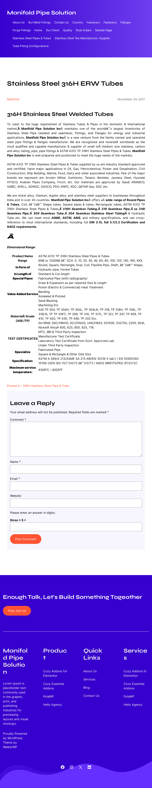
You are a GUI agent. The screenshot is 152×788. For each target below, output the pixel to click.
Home (38, 30)
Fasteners (93, 22)
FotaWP (48, 696)
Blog (86, 687)
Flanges (125, 22)
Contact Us (61, 22)
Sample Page (103, 30)
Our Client (52, 30)
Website (15, 496)
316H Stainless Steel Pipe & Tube (46, 386)
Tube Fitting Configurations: (31, 46)
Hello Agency (52, 704)
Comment (18, 419)
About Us (19, 22)
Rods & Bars (83, 30)
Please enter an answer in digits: (32, 512)
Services (89, 679)
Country (77, 22)
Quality (67, 30)
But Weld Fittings (39, 22)
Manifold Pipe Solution (41, 12)
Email (15, 478)
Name (15, 462)
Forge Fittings (22, 30)
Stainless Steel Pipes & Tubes (32, 38)
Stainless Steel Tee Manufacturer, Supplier (82, 38)
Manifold (13, 99)
